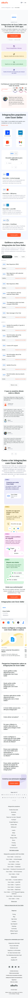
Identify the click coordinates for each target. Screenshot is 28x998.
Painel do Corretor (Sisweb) (13, 817)
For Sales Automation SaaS (14, 952)
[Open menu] (25, 2)
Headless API (14, 960)
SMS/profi (13, 827)
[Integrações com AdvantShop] (8, 622)
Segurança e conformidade (14, 950)
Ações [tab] (23, 256)
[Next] (15, 453)
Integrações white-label (14, 943)
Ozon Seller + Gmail (14, 874)
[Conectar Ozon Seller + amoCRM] (20, 133)
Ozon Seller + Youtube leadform (14, 879)
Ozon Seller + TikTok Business (14, 871)
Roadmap (14, 926)
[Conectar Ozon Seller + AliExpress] (7, 142)
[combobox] (14, 163)
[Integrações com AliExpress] (3, 622)
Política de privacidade (14, 973)
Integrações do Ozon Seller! (20, 268)
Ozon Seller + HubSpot (14, 864)
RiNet (13, 833)
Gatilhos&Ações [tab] (7, 256)
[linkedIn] (12, 967)
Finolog (13, 842)
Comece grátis (14, 36)
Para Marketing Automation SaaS (14, 955)
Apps (13, 7)
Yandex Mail (13, 824)
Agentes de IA (14, 933)
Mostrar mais (4, 125)
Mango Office (13, 837)
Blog (14, 916)
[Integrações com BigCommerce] (18, 622)
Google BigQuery (13, 822)
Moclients (13, 812)
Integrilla (13, 845)
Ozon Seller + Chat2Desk (14, 866)
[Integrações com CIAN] (23, 622)
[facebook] (9, 967)
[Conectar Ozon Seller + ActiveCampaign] (7, 133)
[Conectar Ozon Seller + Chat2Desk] (14, 224)
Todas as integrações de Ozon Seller (14, 905)
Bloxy (13, 840)
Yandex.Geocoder (13, 809)
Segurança (14, 979)
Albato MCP (14, 957)
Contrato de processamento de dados (14, 975)
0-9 (2, 794)
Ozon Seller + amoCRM (14, 882)
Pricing (14, 914)
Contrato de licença (14, 971)
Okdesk (13, 814)
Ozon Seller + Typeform (14, 884)
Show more (14, 877)
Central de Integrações (6, 7)
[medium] (18, 967)
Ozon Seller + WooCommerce (14, 896)
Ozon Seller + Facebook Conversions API (14, 869)
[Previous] (12, 453)
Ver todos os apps (14, 850)
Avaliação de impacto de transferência (14, 977)
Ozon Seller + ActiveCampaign (14, 859)
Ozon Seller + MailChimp (14, 889)
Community (14, 928)
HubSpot (13, 819)
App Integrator (14, 924)
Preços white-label (14, 945)
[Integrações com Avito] (13, 622)
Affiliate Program (14, 931)
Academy (14, 921)
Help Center (14, 919)
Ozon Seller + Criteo (14, 898)
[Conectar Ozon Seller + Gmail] (20, 142)
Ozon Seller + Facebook (14, 887)
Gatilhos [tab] (16, 256)
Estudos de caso (14, 948)
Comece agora (14, 783)
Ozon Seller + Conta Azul (14, 856)
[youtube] (15, 967)
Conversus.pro (13, 847)
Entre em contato (14, 981)
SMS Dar (13, 835)
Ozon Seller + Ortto (14, 861)
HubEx (13, 830)
